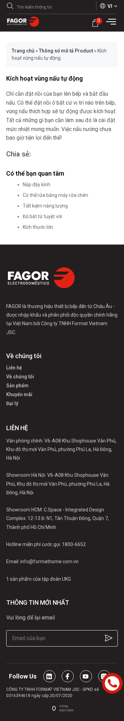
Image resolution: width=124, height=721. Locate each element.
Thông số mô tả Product (66, 51)
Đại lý (12, 403)
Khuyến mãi (19, 394)
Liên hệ (14, 367)
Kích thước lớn (38, 227)
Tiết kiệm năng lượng (45, 206)
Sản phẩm (17, 385)
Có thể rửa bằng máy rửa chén (55, 195)
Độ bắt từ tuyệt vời (42, 216)
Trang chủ (23, 51)
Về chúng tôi (20, 376)
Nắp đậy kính (36, 184)
